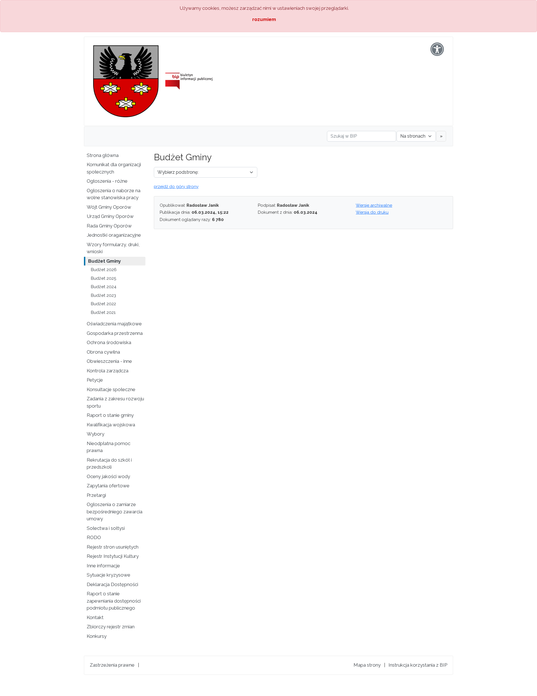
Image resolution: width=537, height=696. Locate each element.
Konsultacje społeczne (111, 389)
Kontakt (95, 617)
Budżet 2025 (103, 278)
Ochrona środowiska (109, 342)
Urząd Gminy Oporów (110, 216)
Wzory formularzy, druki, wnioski (113, 248)
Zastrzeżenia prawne (112, 665)
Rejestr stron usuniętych (112, 547)
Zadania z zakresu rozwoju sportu (115, 402)
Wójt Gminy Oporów (109, 207)
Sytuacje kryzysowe (108, 575)
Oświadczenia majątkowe (114, 323)
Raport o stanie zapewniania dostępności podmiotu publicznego (114, 601)
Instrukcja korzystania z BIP (417, 665)
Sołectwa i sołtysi (106, 528)
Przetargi (96, 495)
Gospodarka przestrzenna (115, 333)
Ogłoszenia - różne (107, 181)
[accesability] (437, 49)
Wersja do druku (372, 212)
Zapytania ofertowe (108, 485)
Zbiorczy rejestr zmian (111, 626)
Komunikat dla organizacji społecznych (114, 168)
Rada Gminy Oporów (109, 226)
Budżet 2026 (104, 269)
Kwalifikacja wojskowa (111, 424)
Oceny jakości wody (108, 476)
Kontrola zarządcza (107, 370)
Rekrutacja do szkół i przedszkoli (109, 463)
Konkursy (97, 636)
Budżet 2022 (103, 303)
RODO (94, 537)
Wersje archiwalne (374, 205)
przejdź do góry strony (176, 186)
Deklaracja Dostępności (112, 584)
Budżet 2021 (103, 312)
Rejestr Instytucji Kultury (113, 556)
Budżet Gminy (104, 261)
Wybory (95, 434)
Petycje (95, 380)
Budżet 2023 (103, 295)
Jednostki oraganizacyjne (114, 235)
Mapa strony (367, 665)
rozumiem (264, 19)
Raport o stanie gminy (110, 415)
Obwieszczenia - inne (109, 361)
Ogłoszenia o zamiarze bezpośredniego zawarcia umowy (114, 511)
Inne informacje (103, 565)
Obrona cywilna (103, 352)
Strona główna (103, 155)
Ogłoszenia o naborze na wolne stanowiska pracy (113, 194)
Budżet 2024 (103, 286)
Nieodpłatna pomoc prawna (108, 447)
